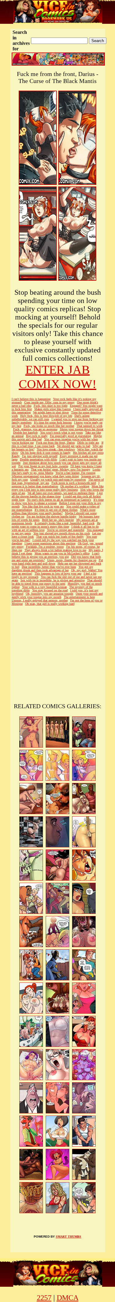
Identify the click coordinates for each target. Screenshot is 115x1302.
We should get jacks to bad (73, 446)
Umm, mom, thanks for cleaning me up (71, 560)
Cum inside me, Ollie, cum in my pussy (49, 402)
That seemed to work (89, 425)
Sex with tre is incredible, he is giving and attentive (53, 580)
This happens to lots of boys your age (58, 573)
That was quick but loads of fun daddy (60, 536)
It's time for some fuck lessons (53, 422)
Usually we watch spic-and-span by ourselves (58, 479)
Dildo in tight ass (88, 442)
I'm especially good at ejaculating (70, 436)
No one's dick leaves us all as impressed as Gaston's (59, 499)
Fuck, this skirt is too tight (50, 405)
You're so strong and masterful (65, 530)
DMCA (68, 1298)
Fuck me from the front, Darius (55, 442)
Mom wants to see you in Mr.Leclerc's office (62, 553)
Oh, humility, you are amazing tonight (49, 593)
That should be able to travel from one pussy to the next (57, 582)
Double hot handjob (25, 432)
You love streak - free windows (56, 449)
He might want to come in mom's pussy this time (56, 524)
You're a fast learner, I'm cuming (75, 472)
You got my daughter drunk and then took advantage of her (52, 568)
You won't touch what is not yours (61, 432)
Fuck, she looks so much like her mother (49, 425)
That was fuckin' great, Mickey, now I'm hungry (60, 469)
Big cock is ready (37, 436)
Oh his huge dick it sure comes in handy (46, 452)
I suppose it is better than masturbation (55, 484)
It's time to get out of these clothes (56, 509)
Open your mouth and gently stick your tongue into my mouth (57, 595)
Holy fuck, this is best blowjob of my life (46, 415)
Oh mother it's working (74, 486)
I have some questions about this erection (50, 543)
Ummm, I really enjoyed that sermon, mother (40, 600)
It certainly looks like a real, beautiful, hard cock (64, 523)
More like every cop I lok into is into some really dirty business (58, 488)
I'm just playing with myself (39, 456)
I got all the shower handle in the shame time (57, 494)
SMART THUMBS (68, 1236)
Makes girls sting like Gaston (52, 409)
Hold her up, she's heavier (58, 519)
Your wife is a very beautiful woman (44, 587)
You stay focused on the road (50, 590)
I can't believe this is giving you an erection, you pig (55, 555)
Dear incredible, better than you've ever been (49, 566)
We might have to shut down (51, 412)
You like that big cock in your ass (43, 506)
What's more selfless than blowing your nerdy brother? (53, 511)
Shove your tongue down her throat (81, 429)
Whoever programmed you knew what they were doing (45, 476)
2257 (44, 1298)
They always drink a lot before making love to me (55, 550)
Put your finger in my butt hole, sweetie (43, 466)
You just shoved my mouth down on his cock (61, 533)
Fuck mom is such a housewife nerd (74, 483)
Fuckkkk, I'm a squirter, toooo (45, 546)
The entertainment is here (79, 597)
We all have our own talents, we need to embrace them (61, 493)
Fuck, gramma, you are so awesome (35, 429)
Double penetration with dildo (38, 459)
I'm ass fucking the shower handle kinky (51, 516)
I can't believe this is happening (31, 399)
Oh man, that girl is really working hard (50, 603)
